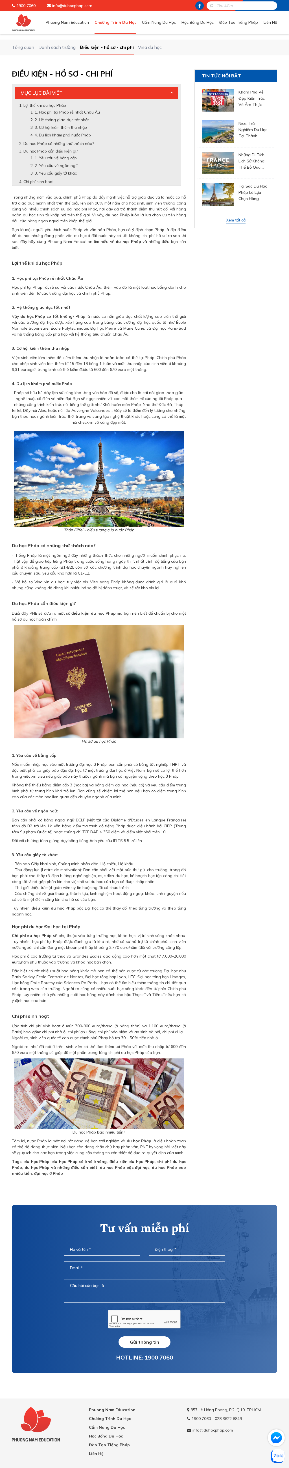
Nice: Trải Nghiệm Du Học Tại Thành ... (252, 129)
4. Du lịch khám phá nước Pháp (63, 135)
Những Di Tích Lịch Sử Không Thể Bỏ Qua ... (251, 161)
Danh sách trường (57, 47)
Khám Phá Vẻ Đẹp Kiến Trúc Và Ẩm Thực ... (251, 98)
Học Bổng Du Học (197, 22)
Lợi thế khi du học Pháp (44, 105)
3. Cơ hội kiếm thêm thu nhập (61, 127)
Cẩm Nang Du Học (159, 22)
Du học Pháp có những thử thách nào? (58, 143)
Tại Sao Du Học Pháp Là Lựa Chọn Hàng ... (252, 192)
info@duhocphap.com (72, 5)
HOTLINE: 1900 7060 (144, 1357)
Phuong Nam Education (67, 22)
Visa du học (150, 47)
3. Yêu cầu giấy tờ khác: (56, 173)
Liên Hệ (270, 22)
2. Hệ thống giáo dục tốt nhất (62, 119)
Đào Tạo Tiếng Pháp (238, 22)
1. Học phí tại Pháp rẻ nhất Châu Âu (67, 112)
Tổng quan (23, 47)
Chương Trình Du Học (115, 22)
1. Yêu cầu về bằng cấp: (57, 157)
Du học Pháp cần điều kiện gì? (50, 151)
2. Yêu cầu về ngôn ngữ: (56, 165)
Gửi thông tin (144, 1342)
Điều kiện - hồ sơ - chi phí (107, 47)
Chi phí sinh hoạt (38, 181)
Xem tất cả (236, 220)
